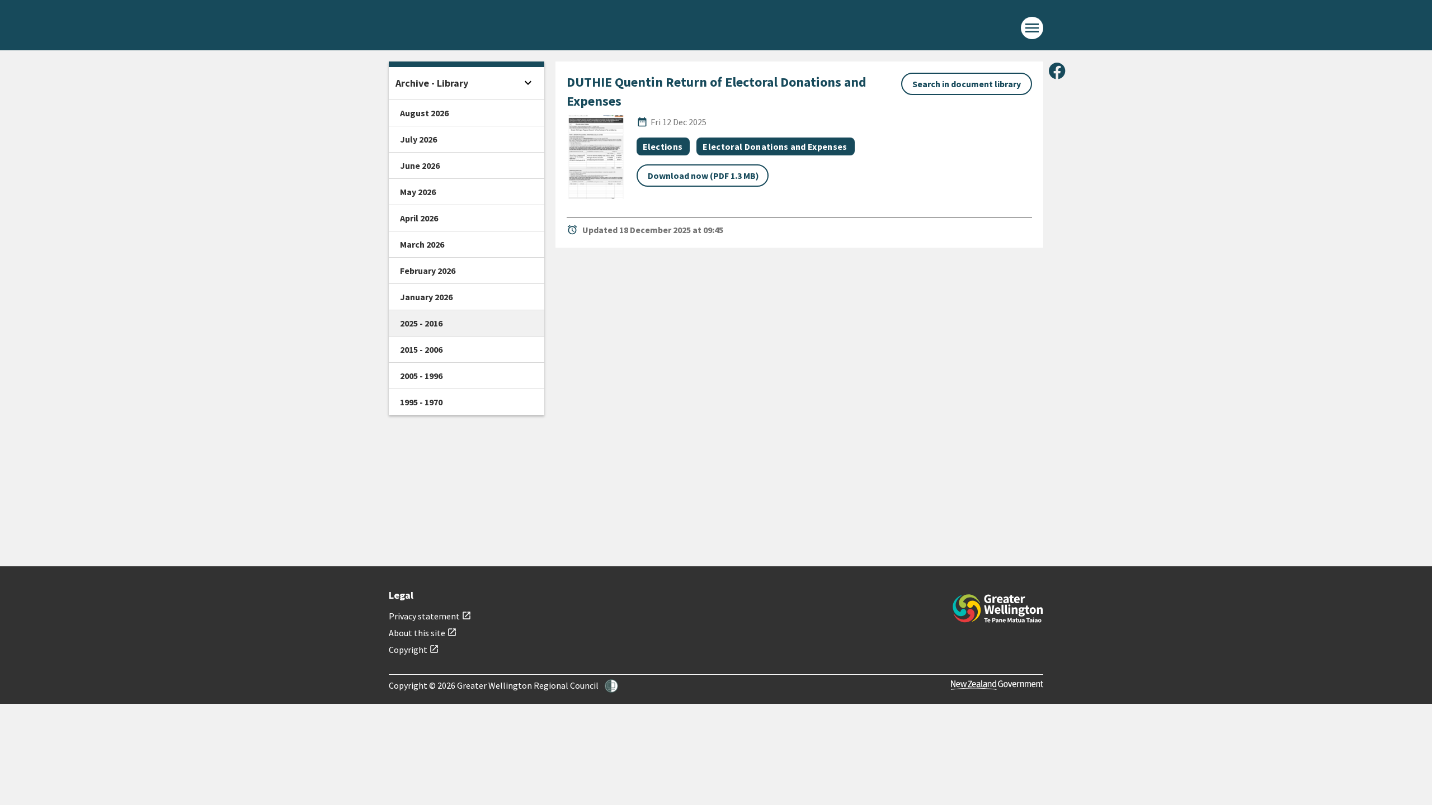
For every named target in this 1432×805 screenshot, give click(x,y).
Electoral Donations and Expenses (775, 146)
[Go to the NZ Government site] (997, 685)
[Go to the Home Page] (998, 608)
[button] (611, 686)
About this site (423, 632)
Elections (663, 146)
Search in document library (966, 83)
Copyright (414, 649)
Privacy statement (430, 616)
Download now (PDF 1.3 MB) (703, 175)
